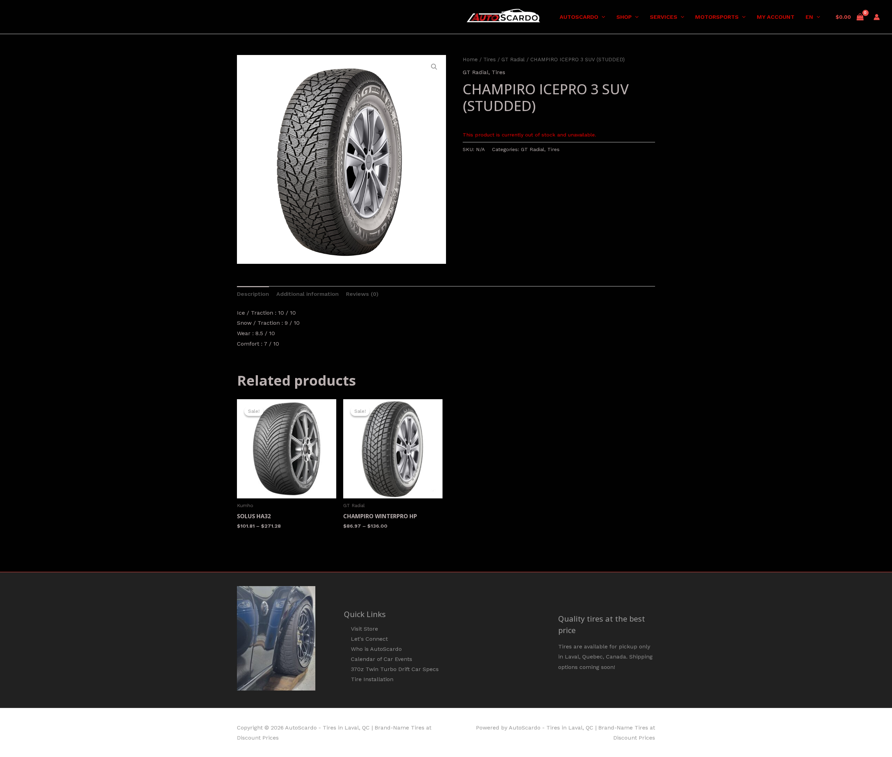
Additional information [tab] (307, 294)
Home (470, 59)
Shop (624, 17)
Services (663, 17)
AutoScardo (579, 17)
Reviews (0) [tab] (362, 294)
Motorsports (717, 17)
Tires (489, 59)
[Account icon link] (877, 17)
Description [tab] (253, 294)
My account (775, 17)
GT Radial (513, 59)
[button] (601, 17)
